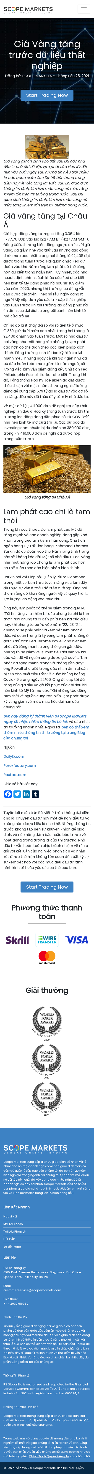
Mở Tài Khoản (13, 1224)
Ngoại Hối (10, 1216)
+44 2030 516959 (15, 1303)
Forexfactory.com (19, 765)
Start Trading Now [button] (47, 95)
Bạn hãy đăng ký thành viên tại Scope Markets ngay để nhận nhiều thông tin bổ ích (44, 719)
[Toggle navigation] (84, 9)
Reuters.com (14, 774)
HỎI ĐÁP (9, 1239)
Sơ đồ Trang (12, 1246)
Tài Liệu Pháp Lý (14, 1231)
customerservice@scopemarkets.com (32, 1290)
